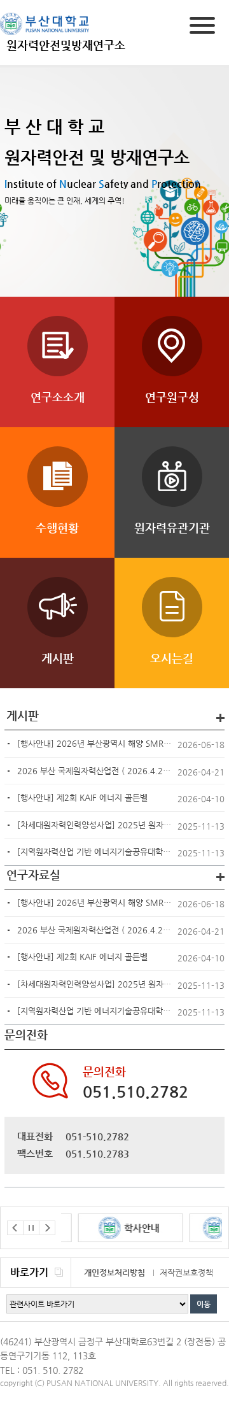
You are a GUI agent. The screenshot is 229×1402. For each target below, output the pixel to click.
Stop (31, 1228)
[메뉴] (202, 27)
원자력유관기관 (172, 527)
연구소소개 (58, 397)
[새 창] (117, 1228)
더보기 (220, 718)
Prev (15, 1228)
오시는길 (171, 658)
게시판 (57, 658)
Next (47, 1228)
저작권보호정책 (186, 1272)
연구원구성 (172, 397)
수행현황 (57, 527)
